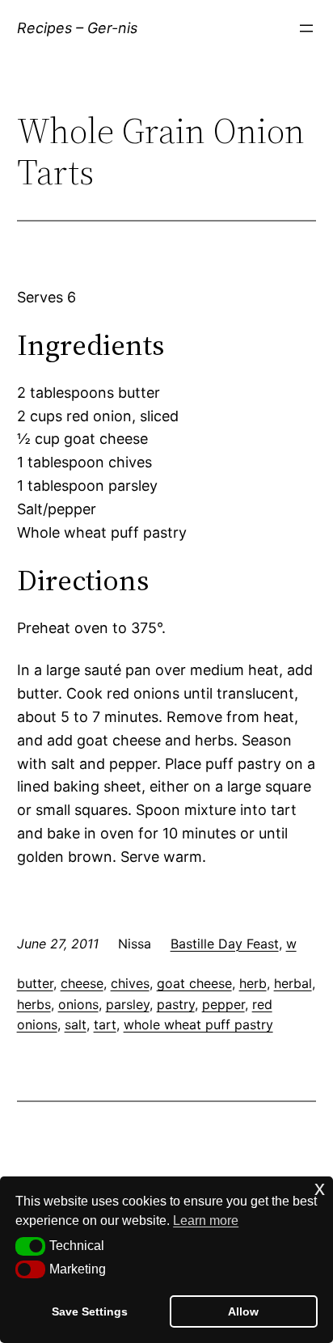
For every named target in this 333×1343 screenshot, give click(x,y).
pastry (176, 1004)
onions (78, 1004)
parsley (128, 1004)
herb (253, 983)
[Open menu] (306, 28)
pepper (223, 1004)
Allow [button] (243, 1311)
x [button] (319, 1188)
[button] (30, 1246)
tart (105, 1024)
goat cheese (194, 983)
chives (130, 983)
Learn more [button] (205, 1220)
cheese (82, 983)
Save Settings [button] (90, 1311)
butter (35, 983)
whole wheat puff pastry (198, 1024)
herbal (293, 983)
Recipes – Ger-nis (77, 27)
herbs (34, 1004)
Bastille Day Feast (225, 943)
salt (75, 1024)
